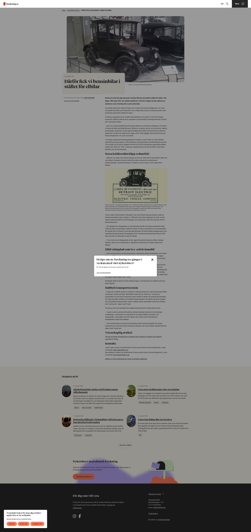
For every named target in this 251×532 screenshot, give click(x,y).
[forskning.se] (9, 4)
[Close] (152, 259)
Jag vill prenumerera (103, 273)
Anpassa (12, 524)
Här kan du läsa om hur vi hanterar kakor (19, 519)
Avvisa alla (23, 524)
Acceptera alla (37, 524)
